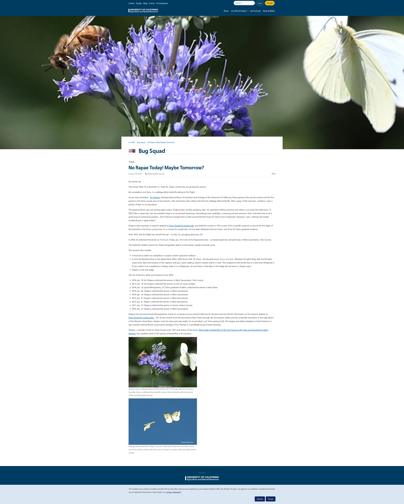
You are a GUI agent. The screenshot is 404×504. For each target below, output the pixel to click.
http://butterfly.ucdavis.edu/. (142, 317)
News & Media (269, 11)
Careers (131, 3)
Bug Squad (141, 142)
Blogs (145, 3)
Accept (270, 499)
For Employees (162, 3)
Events (152, 3)
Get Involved (255, 11)
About (226, 11)
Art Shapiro (155, 197)
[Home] (143, 11)
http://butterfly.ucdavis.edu (181, 225)
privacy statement (174, 492)
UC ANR (132, 142)
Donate (270, 3)
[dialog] (202, 494)
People (139, 3)
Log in (259, 3)
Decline (260, 499)
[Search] (253, 3)
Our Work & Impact (239, 11)
